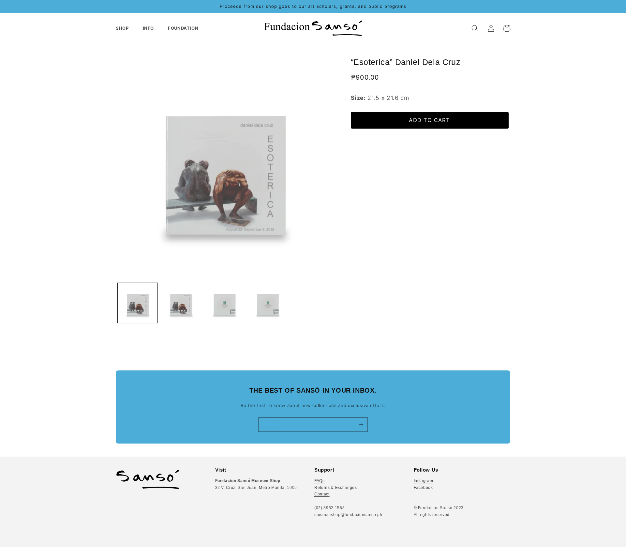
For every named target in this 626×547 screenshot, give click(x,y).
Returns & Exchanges (335, 487)
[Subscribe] (360, 424)
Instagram (423, 480)
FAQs (319, 480)
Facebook (423, 487)
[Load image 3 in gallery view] (224, 303)
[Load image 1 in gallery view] (137, 303)
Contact (322, 494)
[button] (125, 28)
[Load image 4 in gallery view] (268, 303)
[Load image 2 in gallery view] (181, 303)
